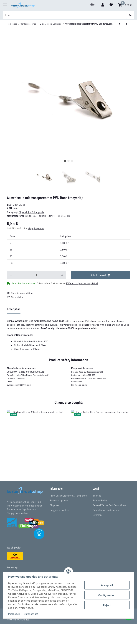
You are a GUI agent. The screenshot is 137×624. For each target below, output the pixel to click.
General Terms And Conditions (109, 505)
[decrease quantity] (10, 275)
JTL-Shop (24, 619)
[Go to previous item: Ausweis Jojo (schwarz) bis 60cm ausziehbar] (119, 23)
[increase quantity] (62, 275)
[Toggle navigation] (5, 3)
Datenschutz (31, 613)
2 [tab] (68, 161)
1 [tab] (65, 161)
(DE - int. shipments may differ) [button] (82, 283)
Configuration (106, 595)
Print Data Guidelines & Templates (68, 495)
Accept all (107, 585)
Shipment (55, 505)
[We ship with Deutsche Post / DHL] (15, 555)
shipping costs (36, 228)
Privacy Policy (100, 500)
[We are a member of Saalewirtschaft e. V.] (12, 522)
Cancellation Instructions (106, 509)
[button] (93, 5)
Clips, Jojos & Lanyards (31, 212)
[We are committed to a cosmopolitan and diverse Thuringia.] (31, 522)
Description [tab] (13, 309)
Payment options (59, 500)
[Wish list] (111, 5)
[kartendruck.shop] (23, 5)
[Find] (130, 15)
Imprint (97, 495)
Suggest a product (60, 509)
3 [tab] (72, 161)
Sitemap (97, 514)
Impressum (14, 613)
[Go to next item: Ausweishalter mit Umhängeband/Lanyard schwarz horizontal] (126, 23)
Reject (107, 605)
